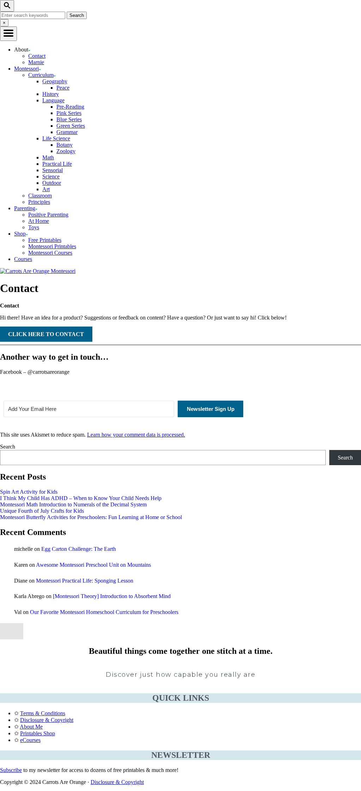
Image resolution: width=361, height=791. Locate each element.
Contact (36, 56)
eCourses (30, 740)
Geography (54, 81)
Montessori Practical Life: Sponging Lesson (84, 581)
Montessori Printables (52, 246)
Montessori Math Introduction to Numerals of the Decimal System (73, 504)
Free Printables (44, 240)
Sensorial (52, 170)
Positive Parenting (48, 215)
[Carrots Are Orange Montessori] (37, 271)
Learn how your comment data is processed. (136, 435)
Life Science (56, 138)
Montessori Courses (50, 253)
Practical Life (57, 164)
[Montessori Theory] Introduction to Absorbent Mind (112, 596)
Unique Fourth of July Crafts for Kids (42, 511)
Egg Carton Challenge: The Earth (78, 549)
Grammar (67, 132)
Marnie (36, 62)
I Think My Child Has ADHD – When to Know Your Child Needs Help (80, 498)
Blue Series (69, 119)
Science (51, 177)
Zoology (65, 151)
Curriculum (41, 75)
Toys (33, 227)
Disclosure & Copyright (46, 720)
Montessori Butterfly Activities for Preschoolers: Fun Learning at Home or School (91, 517)
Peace (62, 88)
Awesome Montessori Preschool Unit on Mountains (93, 565)
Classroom (40, 196)
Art (46, 189)
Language (53, 100)
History (50, 94)
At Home (38, 221)
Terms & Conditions (42, 713)
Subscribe (11, 770)
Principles (39, 202)
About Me (31, 727)
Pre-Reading (70, 107)
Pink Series (68, 113)
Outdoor (51, 183)
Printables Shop (37, 733)
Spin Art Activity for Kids (28, 492)
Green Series (70, 126)
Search (7, 447)
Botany (64, 145)
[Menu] (8, 33)
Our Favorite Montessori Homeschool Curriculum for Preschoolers (104, 612)
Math (48, 157)
